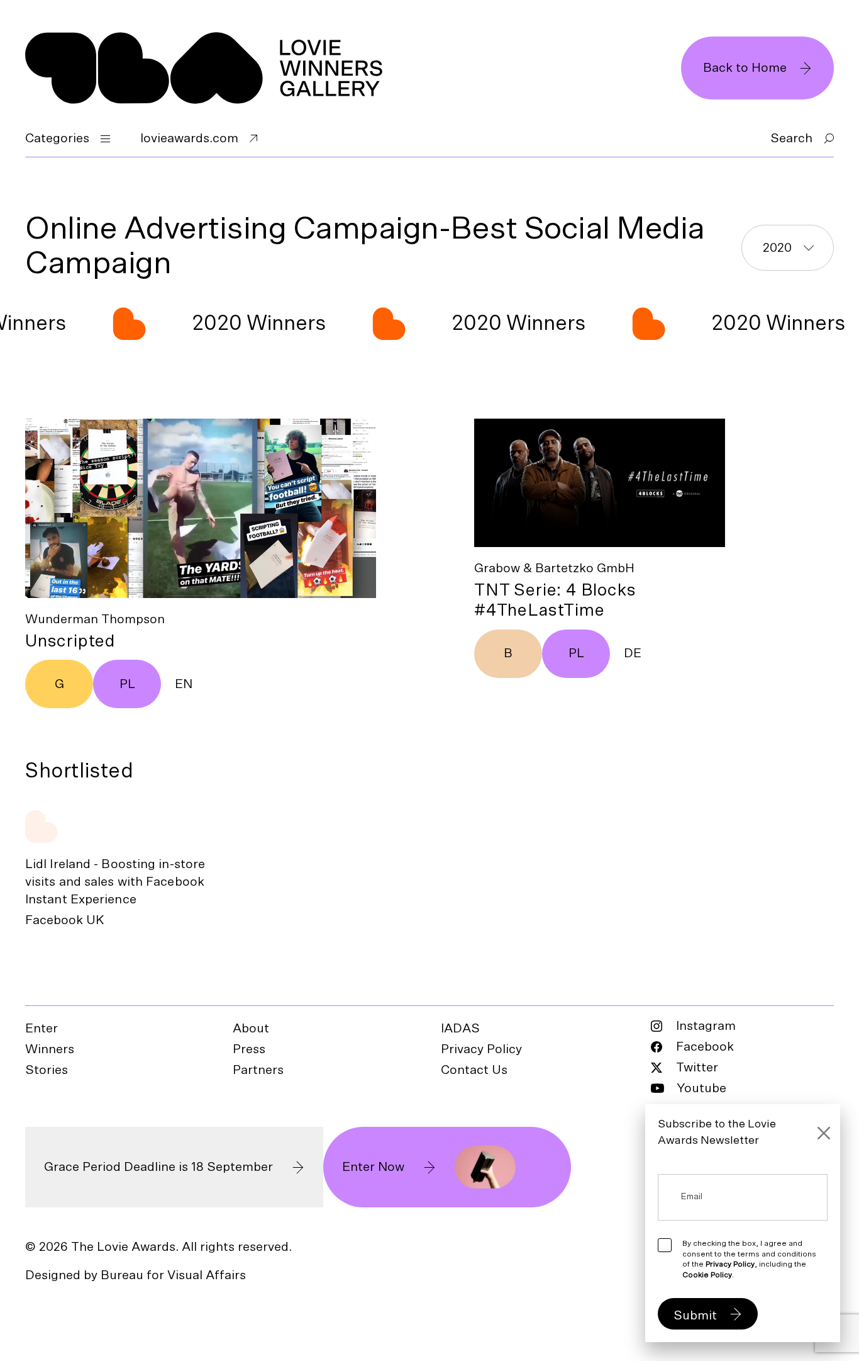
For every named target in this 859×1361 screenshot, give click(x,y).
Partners (258, 1070)
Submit (695, 1315)
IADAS (460, 1028)
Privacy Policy (481, 1049)
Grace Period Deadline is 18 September (158, 1167)
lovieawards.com (189, 138)
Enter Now (373, 1167)
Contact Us (474, 1070)
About (251, 1028)
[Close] (823, 1133)
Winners (49, 1049)
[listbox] (787, 248)
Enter (41, 1028)
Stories (46, 1070)
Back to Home (745, 68)
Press (249, 1049)
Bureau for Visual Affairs (173, 1275)
